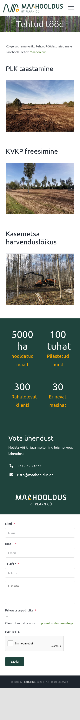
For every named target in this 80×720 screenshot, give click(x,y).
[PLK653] (40, 106)
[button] (9, 188)
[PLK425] (40, 279)
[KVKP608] (40, 188)
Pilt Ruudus (29, 681)
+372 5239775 (29, 465)
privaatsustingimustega (57, 623)
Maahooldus (38, 52)
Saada (15, 661)
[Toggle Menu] (71, 8)
